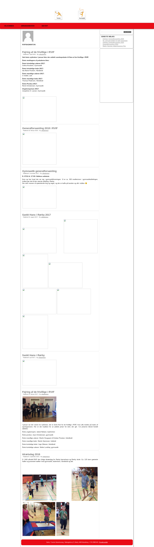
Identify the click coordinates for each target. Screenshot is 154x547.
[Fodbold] (106, 15)
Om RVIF (45, 26)
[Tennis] (59, 15)
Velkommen (9, 26)
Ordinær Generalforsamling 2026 (113, 39)
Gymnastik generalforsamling (39, 171)
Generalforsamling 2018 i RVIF (40, 128)
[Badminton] (117, 15)
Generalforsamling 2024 (110, 44)
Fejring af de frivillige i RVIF (38, 52)
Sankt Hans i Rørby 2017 (36, 214)
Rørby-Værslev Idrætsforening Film (114, 46)
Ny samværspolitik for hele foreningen (115, 41)
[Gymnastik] (82, 14)
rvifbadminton (42, 54)
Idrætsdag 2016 (31, 454)
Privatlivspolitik (103, 542)
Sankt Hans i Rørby (33, 355)
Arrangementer (27, 26)
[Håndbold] (94, 15)
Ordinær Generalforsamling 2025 (113, 42)
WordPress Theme (79, 545)
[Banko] (128, 15)
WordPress (68, 545)
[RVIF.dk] (34, 12)
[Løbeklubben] (70, 15)
